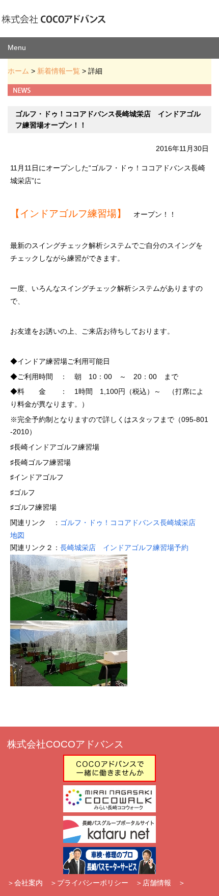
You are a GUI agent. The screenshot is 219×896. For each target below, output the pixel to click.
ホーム (18, 71)
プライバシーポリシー (92, 883)
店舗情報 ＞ (164, 883)
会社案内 (28, 883)
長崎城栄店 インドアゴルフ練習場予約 (124, 548)
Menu (17, 47)
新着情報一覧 (58, 71)
